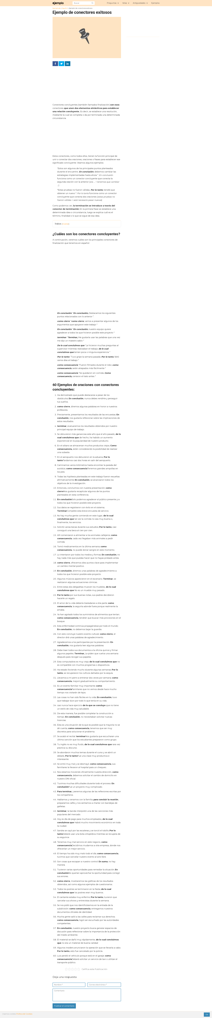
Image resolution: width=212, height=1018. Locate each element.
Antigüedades (139, 3)
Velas (124, 3)
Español (65, 8)
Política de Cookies (24, 1014)
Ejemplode (57, 8)
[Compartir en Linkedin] (67, 63)
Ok (207, 1014)
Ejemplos (155, 3)
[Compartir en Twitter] (61, 63)
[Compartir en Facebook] (55, 63)
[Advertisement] (86, 85)
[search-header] (92, 3)
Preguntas (111, 3)
